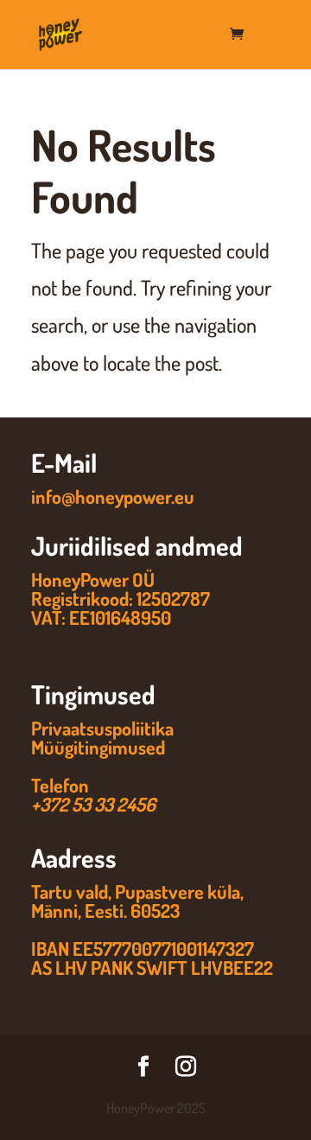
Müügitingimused (98, 747)
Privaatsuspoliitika (102, 728)
